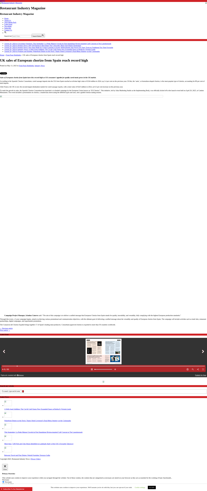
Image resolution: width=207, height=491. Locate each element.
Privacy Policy (36, 458)
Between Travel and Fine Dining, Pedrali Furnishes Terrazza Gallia (27, 454)
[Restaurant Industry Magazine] (11, 3)
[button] (5, 33)
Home (6, 18)
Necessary (8, 481)
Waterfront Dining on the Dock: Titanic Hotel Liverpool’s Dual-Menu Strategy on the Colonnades (37, 420)
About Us (7, 20)
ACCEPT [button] (151, 487)
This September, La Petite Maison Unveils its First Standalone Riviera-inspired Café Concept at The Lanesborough (43, 431)
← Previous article (6, 327)
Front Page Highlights (26, 64)
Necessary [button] (5, 479)
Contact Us (8, 30)
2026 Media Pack (10, 22)
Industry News (40, 64)
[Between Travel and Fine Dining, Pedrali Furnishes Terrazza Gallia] (8, 450)
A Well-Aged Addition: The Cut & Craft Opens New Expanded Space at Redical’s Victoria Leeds (37, 408)
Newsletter (8, 26)
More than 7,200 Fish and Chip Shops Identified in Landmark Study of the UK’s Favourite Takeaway (39, 443)
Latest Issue (8, 24)
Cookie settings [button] (140, 487)
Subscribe (7, 28)
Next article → (5, 329)
